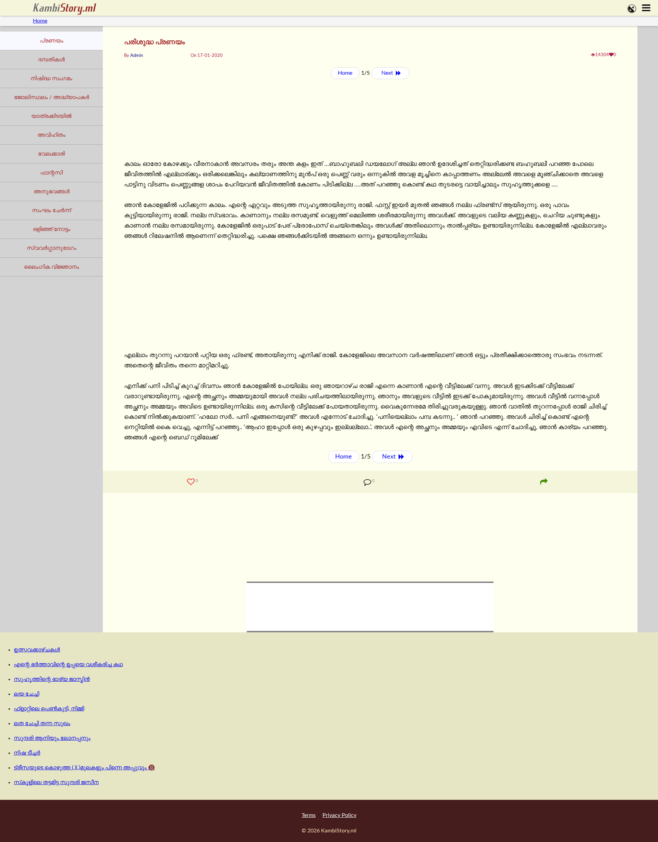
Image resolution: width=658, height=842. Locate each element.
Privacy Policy (339, 815)
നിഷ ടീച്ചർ (27, 753)
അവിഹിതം (51, 135)
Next (387, 73)
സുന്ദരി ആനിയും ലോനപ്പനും (52, 738)
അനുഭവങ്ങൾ (52, 191)
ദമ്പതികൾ (51, 59)
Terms (309, 815)
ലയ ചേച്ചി (26, 694)
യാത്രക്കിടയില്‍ (51, 116)
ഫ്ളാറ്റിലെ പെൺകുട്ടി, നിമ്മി (49, 708)
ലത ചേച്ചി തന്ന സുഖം (42, 723)
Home (40, 21)
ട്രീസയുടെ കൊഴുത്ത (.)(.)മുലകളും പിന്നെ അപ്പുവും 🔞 (84, 767)
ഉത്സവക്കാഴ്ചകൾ (37, 649)
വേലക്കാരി (51, 154)
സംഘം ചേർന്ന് (51, 210)
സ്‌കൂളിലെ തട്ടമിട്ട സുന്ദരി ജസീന (56, 782)
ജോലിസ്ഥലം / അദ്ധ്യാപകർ (51, 97)
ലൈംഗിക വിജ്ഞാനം (51, 267)
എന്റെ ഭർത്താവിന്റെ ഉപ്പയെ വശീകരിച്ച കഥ (68, 664)
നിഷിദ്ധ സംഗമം (51, 78)
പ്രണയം (51, 41)
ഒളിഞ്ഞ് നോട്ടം (51, 229)
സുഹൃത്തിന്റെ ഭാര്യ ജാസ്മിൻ (52, 679)
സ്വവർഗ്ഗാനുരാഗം (51, 248)
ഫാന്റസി (51, 172)
